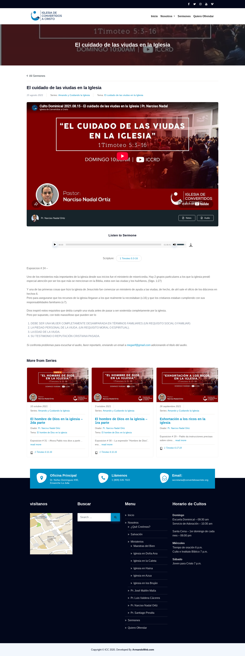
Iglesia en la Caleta (145, 560)
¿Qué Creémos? (140, 526)
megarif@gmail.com (138, 345)
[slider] (113, 244)
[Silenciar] (174, 244)
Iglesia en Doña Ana (146, 553)
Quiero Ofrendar (203, 16)
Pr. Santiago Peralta (142, 612)
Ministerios (137, 541)
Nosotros (166, 16)
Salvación (136, 534)
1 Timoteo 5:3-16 (129, 258)
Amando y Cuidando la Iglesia (74, 95)
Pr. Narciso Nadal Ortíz (144, 605)
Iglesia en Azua (143, 575)
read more (35, 444)
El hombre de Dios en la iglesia (52, 432)
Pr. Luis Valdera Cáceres (145, 598)
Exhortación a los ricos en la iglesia (182, 420)
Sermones (184, 16)
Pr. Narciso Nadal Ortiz (53, 218)
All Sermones (37, 75)
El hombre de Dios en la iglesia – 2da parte (56, 420)
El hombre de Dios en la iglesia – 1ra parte (121, 420)
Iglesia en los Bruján (146, 583)
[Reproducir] (55, 244)
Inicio (154, 16)
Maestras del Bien (144, 546)
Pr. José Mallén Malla (143, 590)
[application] (119, 244)
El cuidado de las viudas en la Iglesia (123, 95)
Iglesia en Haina (143, 568)
